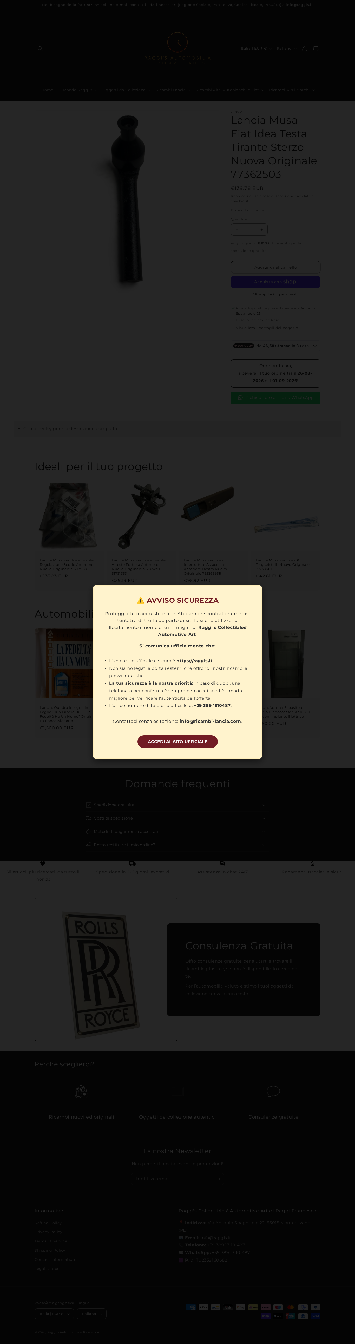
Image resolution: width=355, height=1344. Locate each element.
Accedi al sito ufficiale (177, 741)
